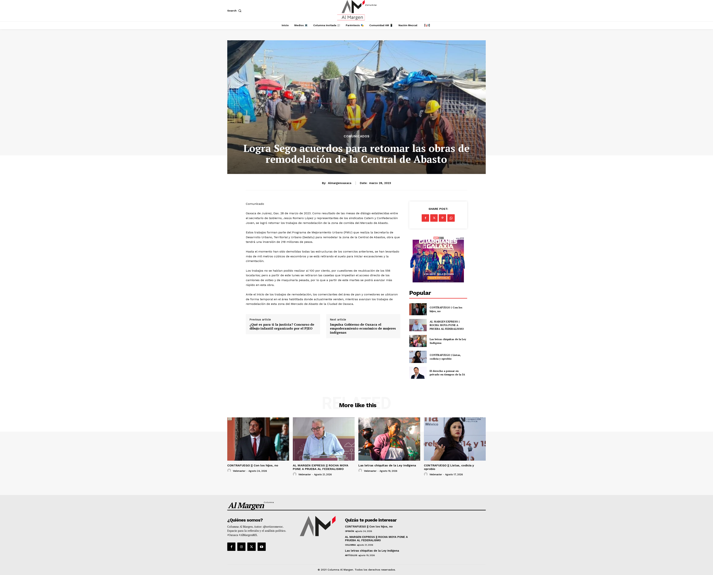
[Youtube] (262, 547)
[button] (235, 10)
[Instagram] (241, 547)
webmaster (239, 471)
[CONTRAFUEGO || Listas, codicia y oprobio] (418, 357)
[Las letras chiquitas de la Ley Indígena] (418, 341)
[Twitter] (434, 218)
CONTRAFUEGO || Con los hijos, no (252, 465)
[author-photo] (229, 471)
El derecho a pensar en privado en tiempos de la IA (447, 372)
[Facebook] (425, 218)
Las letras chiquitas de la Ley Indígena (387, 465)
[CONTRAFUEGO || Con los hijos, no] (418, 309)
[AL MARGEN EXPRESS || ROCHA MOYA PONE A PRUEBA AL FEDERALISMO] (418, 325)
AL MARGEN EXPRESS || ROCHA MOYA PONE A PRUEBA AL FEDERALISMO (447, 325)
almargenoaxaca (339, 183)
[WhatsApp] (451, 218)
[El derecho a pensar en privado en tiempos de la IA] (418, 373)
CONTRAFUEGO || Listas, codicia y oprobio (445, 356)
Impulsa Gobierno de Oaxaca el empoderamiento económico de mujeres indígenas (363, 328)
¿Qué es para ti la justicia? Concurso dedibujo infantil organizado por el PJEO (282, 326)
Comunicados (356, 136)
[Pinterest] (442, 218)
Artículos (351, 555)
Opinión (349, 531)
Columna (350, 545)
